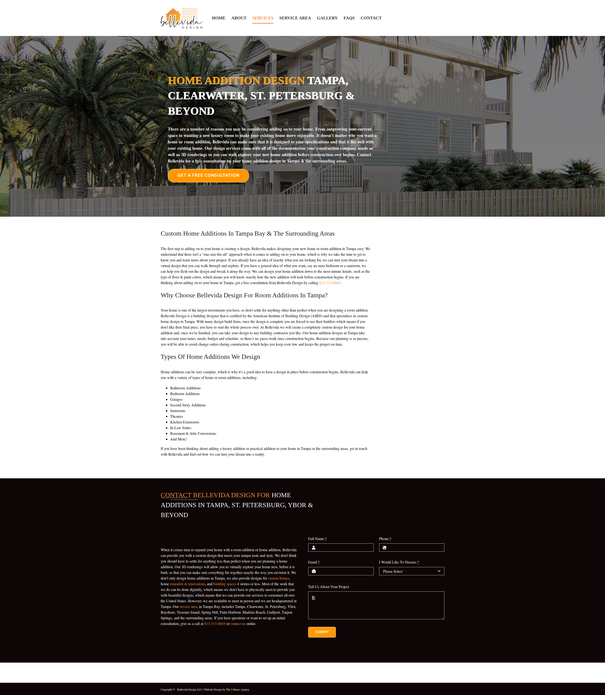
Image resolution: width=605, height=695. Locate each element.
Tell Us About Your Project (328, 586)
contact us (237, 623)
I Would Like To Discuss (399, 561)
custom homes (278, 578)
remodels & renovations (187, 583)
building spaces (224, 583)
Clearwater (255, 606)
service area (188, 606)
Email (314, 561)
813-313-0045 (330, 282)
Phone (385, 538)
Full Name (317, 538)
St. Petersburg (275, 606)
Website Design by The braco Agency (226, 689)
